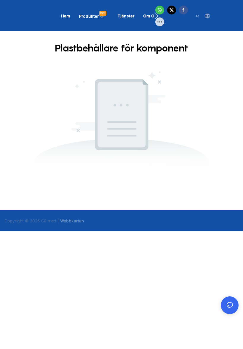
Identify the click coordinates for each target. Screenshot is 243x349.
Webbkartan (72, 220)
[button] (156, 16)
